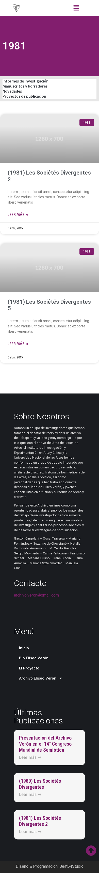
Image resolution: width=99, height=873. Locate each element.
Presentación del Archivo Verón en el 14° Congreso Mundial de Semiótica (45, 744)
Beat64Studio (71, 866)
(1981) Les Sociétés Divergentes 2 (40, 821)
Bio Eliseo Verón (33, 658)
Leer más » (18, 214)
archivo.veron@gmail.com (36, 595)
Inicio (24, 648)
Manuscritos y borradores (25, 86)
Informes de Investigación (25, 81)
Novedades (12, 91)
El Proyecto (29, 668)
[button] (76, 8)
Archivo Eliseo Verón (37, 678)
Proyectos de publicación (24, 96)
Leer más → (30, 757)
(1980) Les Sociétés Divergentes (40, 784)
